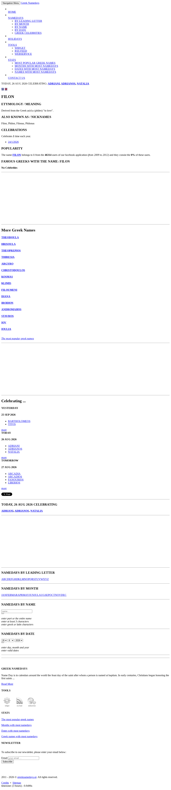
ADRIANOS (68, 83)
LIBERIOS (14, 482)
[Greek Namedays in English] (6, 89)
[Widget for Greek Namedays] (7, 706)
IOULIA (6, 329)
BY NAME (21, 26)
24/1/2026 (13, 141)
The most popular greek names (17, 338)
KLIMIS (6, 283)
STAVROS (7, 316)
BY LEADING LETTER (28, 20)
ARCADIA (14, 473)
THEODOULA (10, 237)
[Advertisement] (85, 198)
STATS (12, 59)
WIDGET (20, 47)
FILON (17, 154)
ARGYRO (7, 263)
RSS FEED (21, 50)
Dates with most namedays (15, 730)
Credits (5, 782)
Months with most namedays (16, 725)
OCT (52, 595)
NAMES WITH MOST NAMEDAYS (35, 71)
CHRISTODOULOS (13, 270)
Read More (7, 684)
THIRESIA (8, 257)
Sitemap (17, 782)
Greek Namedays (30, 2)
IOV (3, 322)
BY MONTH (22, 23)
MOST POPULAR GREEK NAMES (35, 62)
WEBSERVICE (23, 53)
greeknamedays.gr (26, 777)
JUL (36, 595)
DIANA (5, 296)
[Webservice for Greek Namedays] (32, 706)
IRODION (7, 302)
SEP (47, 595)
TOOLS (12, 44)
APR (20, 595)
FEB (8, 595)
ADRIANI (54, 83)
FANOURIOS (16, 479)
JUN (31, 595)
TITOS (12, 424)
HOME (12, 11)
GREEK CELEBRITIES (28, 32)
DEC (63, 595)
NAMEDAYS (15, 17)
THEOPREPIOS (11, 250)
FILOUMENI (9, 289)
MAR (14, 595)
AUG (42, 595)
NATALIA (83, 83)
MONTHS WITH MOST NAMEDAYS (36, 65)
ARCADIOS (15, 476)
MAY (26, 595)
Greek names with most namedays (19, 736)
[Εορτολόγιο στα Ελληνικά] (2, 89)
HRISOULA (8, 244)
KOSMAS (7, 276)
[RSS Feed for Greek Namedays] (19, 706)
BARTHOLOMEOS (19, 421)
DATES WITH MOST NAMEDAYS (35, 68)
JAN (3, 595)
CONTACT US (16, 77)
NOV (58, 595)
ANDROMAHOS (11, 309)
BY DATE (20, 29)
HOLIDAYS (15, 38)
